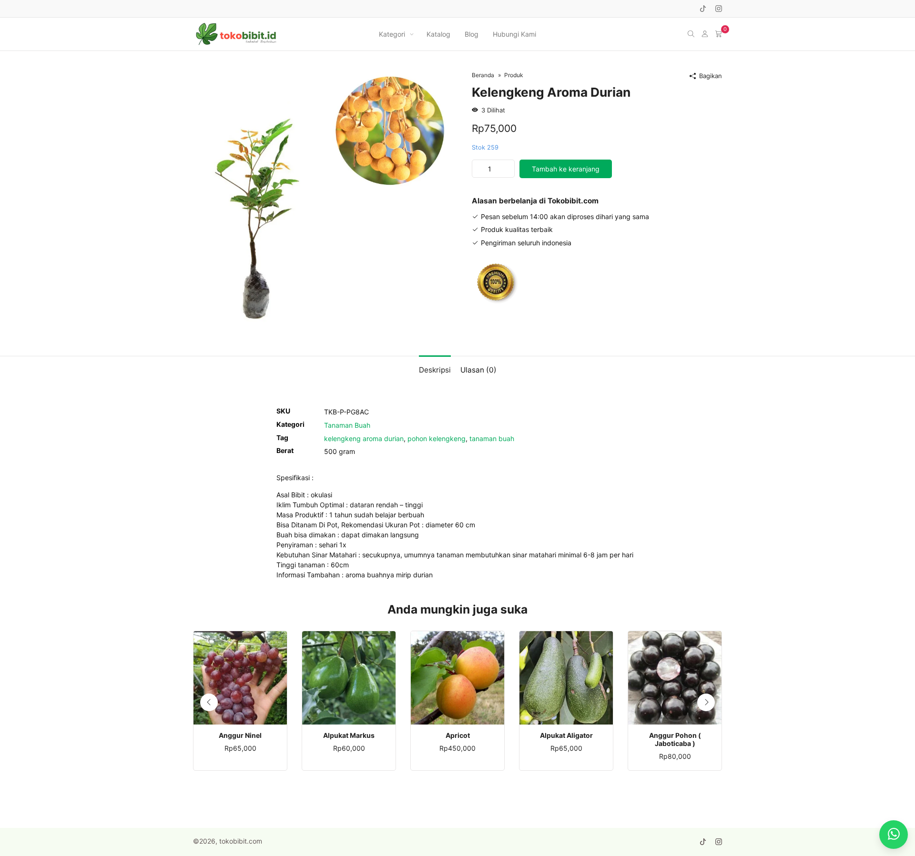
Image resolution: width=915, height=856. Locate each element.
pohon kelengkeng (436, 438)
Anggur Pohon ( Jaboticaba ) (675, 739)
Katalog (438, 34)
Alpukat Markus (349, 735)
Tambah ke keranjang (566, 169)
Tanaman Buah (347, 425)
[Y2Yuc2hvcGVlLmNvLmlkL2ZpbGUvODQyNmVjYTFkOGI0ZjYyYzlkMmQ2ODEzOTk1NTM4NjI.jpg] (321, 198)
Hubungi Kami (514, 34)
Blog (471, 34)
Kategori (392, 34)
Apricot (458, 735)
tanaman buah (491, 438)
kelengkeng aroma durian (364, 438)
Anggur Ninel (240, 735)
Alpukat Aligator (566, 735)
